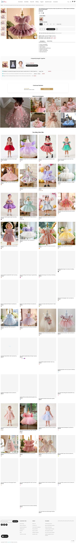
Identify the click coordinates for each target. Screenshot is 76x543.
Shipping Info (22, 528)
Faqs (20, 532)
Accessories (55, 1)
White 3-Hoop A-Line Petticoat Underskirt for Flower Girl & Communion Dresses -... (18, 73)
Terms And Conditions (36, 527)
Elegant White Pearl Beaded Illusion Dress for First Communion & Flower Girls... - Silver (18, 75)
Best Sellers (26, 1)
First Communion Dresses (49, 532)
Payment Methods (23, 527)
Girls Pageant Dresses (49, 530)
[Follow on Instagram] (4, 525)
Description (42, 41)
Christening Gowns (48, 523)
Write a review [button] (47, 89)
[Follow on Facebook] (2, 525)
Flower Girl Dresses (48, 527)
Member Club (34, 534)
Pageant (41, 1)
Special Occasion (48, 1)
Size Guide (45, 21)
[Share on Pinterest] (41, 13)
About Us (34, 523)
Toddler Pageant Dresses (49, 528)
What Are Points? (58, 33)
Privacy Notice (35, 528)
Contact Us (34, 525)
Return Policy (49, 41)
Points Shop (22, 523)
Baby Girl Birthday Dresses (49, 525)
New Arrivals (20, 1)
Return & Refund (23, 525)
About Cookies (35, 530)
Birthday (37, 1)
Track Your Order (23, 534)
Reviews (21, 530)
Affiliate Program (35, 532)
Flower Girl (32, 1)
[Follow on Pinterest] (6, 525)
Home (2, 5)
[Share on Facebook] (39, 13)
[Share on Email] (43, 13)
